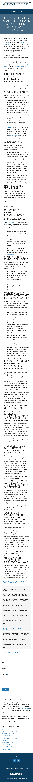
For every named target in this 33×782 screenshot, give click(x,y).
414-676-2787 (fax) (7, 746)
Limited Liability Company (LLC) (18, 115)
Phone (4, 662)
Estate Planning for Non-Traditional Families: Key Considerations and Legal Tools (15, 610)
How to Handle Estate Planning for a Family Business (15, 616)
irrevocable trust (11, 222)
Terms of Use (9, 778)
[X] (14, 760)
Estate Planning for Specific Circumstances (16, 582)
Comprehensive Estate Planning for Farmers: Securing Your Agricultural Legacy (15, 646)
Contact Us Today (11, 699)
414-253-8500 (17, 11)
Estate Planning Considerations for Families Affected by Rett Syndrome (14, 640)
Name (4, 656)
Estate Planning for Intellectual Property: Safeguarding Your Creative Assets (15, 622)
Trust (9, 127)
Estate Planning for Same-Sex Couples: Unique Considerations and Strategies (15, 600)
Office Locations (11, 726)
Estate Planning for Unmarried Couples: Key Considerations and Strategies (16, 605)
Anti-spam (24, 778)
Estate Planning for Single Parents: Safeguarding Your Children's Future (15, 595)
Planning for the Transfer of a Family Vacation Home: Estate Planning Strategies (15, 628)
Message (5, 674)
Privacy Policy (17, 778)
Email (4, 668)
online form (25, 708)
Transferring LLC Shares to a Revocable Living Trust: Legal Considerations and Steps (16, 635)
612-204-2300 (6, 744)
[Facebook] (18, 760)
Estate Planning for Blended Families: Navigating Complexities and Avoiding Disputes (15, 589)
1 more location (6, 749)
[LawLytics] (16, 773)
